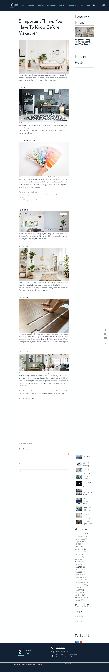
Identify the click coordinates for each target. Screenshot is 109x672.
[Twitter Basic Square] (78, 642)
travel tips (77, 621)
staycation (88, 619)
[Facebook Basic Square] (76, 642)
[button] (103, 4)
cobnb (76, 616)
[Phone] (52, 648)
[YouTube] (105, 338)
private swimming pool (80, 619)
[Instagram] (105, 334)
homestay (81, 616)
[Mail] (52, 652)
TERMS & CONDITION (83, 664)
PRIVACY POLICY (69, 664)
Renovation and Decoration (25, 443)
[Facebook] (105, 329)
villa (81, 621)
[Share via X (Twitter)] (23, 449)
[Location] (52, 656)
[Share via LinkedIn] (28, 449)
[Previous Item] (77, 32)
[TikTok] (105, 342)
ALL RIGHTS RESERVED (56, 664)
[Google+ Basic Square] (81, 642)
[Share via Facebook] (19, 449)
